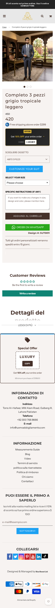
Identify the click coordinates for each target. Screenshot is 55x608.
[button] (24, 87)
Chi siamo (27, 476)
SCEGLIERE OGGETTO (16, 152)
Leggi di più (25, 325)
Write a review (27, 293)
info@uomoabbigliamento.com (27, 427)
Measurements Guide (27, 449)
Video (27, 458)
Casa (4, 27)
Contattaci (27, 481)
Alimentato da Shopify (26, 600)
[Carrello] (50, 16)
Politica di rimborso (27, 472)
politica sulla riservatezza (27, 467)
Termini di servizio (27, 463)
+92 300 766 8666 (27, 419)
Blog (27, 454)
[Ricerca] (42, 16)
